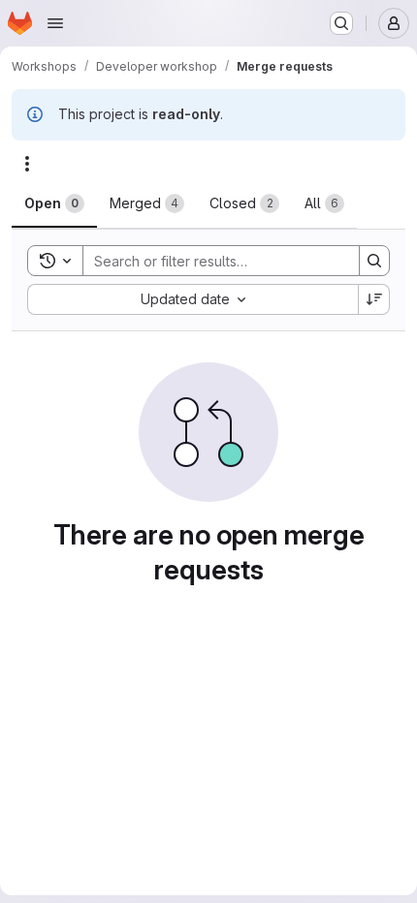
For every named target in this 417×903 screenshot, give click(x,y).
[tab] (54, 203)
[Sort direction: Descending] (374, 299)
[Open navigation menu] (55, 23)
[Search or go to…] (341, 23)
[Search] (374, 260)
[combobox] (192, 299)
